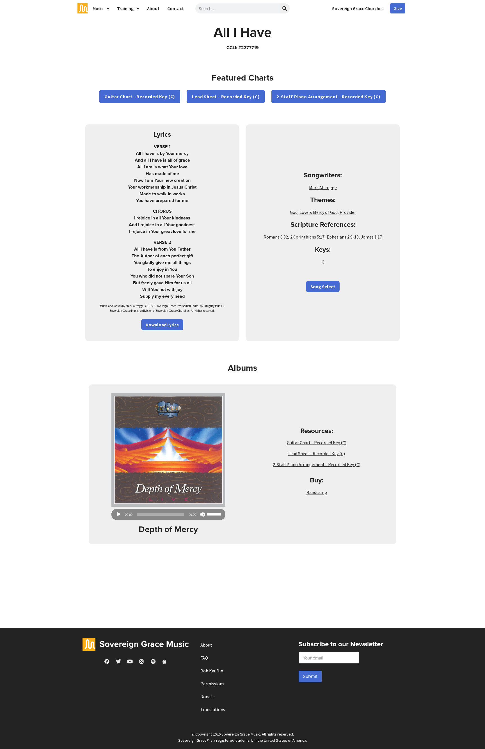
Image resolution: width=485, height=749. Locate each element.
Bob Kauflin (211, 671)
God (294, 212)
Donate (207, 696)
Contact (175, 8)
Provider (348, 212)
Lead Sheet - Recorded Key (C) (226, 96)
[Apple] (164, 661)
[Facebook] (107, 661)
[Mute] (202, 514)
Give (398, 8)
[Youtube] (130, 661)
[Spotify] (153, 661)
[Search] (285, 8)
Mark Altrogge (323, 187)
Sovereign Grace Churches (357, 8)
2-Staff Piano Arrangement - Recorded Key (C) (328, 96)
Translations (212, 709)
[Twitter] (118, 661)
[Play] (119, 514)
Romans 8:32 (276, 237)
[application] (168, 514)
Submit (310, 676)
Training (125, 8)
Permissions (212, 683)
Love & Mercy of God (318, 212)
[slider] (215, 514)
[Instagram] (141, 661)
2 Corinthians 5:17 (307, 237)
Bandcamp (316, 492)
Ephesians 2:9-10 (343, 237)
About (153, 8)
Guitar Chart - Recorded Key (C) (139, 96)
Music (98, 8)
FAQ (204, 658)
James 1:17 (371, 237)
